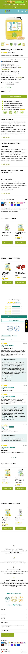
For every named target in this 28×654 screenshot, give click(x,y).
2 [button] (13, 457)
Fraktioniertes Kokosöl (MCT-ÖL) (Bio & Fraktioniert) (20, 479)
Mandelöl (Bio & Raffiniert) (6, 478)
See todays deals (19, 1)
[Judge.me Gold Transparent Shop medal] (14, 599)
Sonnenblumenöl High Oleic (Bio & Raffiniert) (6, 273)
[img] (4, 343)
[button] (4, 52)
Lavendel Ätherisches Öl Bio (20, 518)
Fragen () (14, 335)
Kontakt (20, 77)
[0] (25, 11)
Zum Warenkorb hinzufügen (14, 96)
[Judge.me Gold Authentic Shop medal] (7, 599)
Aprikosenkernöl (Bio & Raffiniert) (20, 233)
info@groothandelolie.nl (7, 417)
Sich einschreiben (7, 634)
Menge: (3, 91)
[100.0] (10, 328)
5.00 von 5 (17, 302)
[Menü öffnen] (2, 11)
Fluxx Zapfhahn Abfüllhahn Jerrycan (20, 273)
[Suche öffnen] (18, 11)
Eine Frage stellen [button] (14, 320)
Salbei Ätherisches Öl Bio (6, 233)
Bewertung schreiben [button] (14, 316)
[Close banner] (26, 1)
